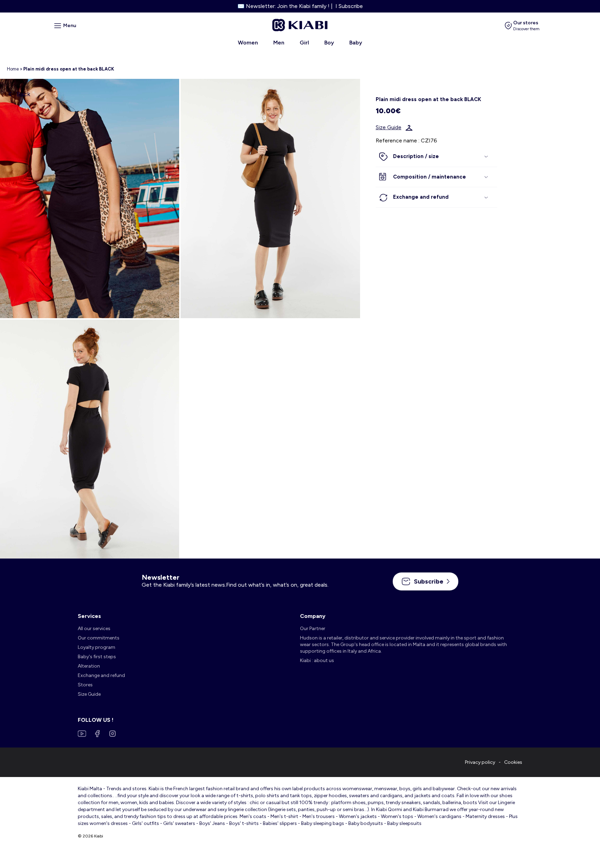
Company (312, 616)
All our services (94, 628)
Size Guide (388, 128)
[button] (436, 157)
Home (13, 69)
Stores (85, 685)
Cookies (513, 762)
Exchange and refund (101, 675)
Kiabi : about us (317, 660)
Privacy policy (480, 762)
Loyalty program (96, 647)
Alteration (89, 666)
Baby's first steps (97, 657)
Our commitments (98, 638)
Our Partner (312, 628)
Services (89, 616)
